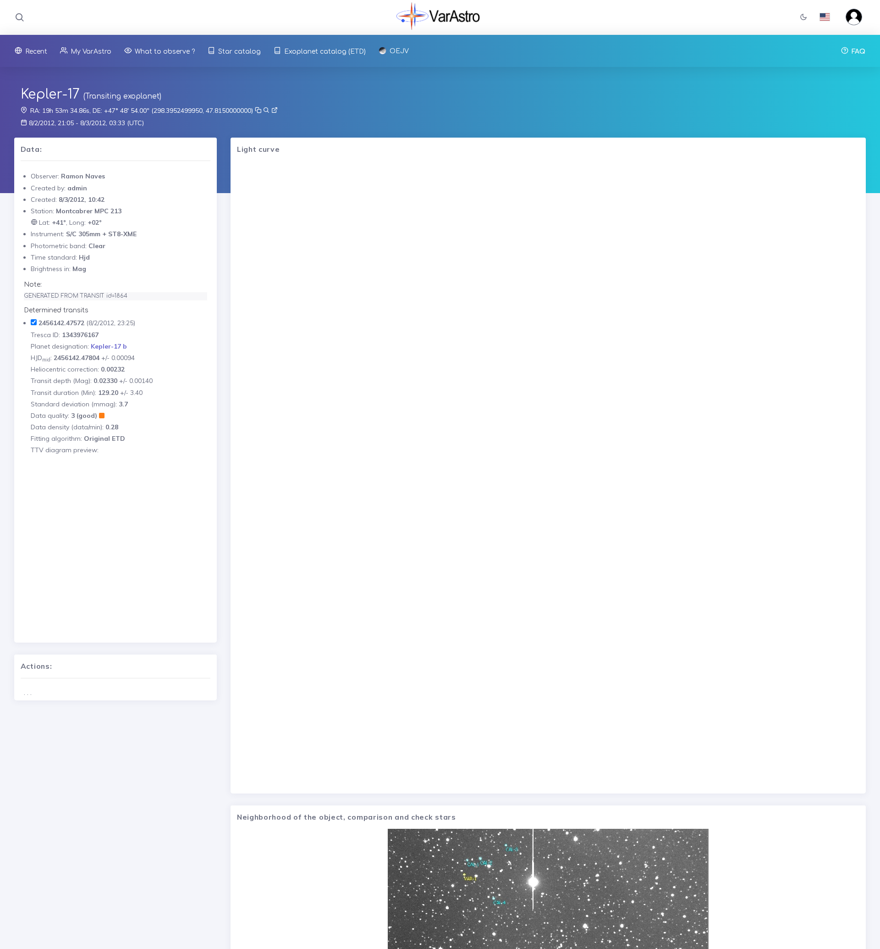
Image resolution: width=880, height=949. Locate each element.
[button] (803, 17)
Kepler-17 (50, 94)
